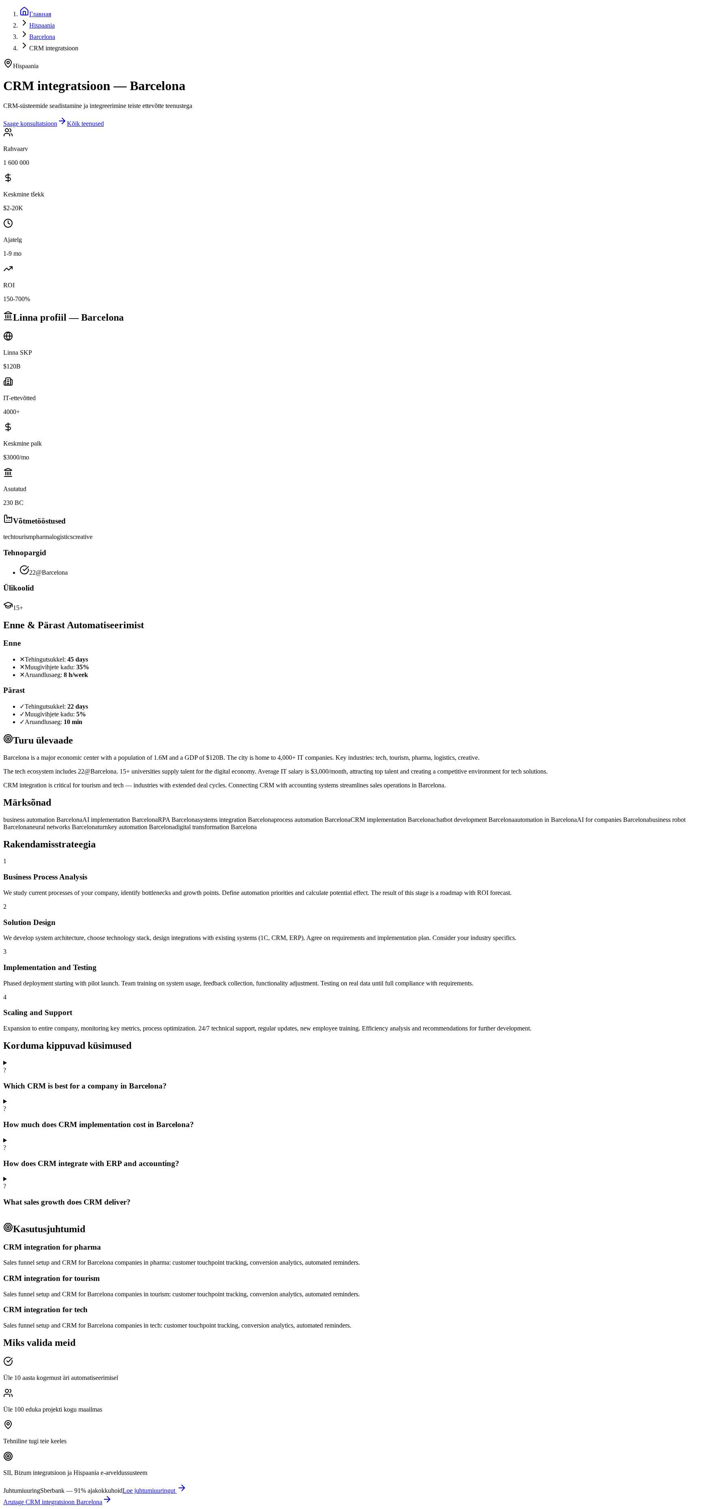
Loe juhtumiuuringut (150, 1490)
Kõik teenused (85, 123)
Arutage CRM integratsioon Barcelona (52, 1501)
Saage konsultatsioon (30, 123)
